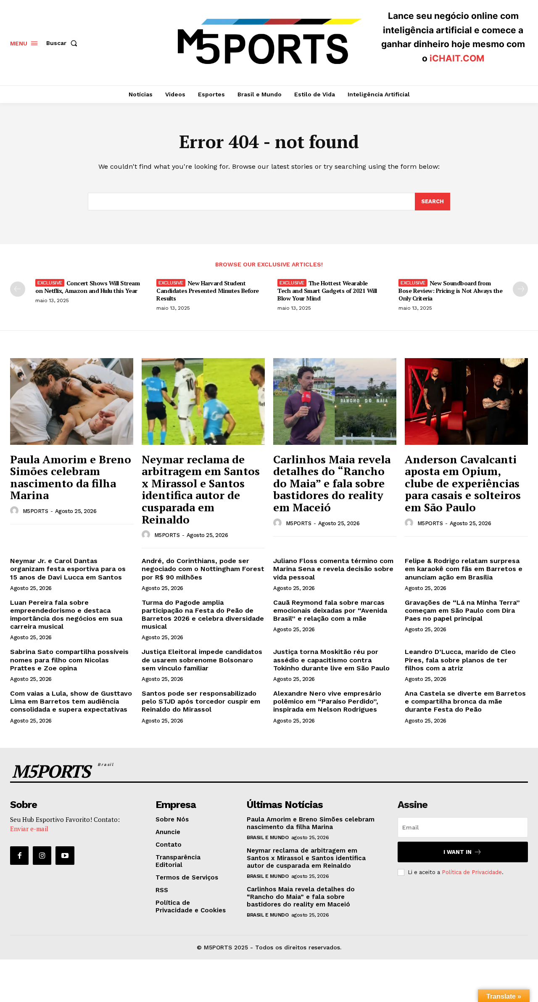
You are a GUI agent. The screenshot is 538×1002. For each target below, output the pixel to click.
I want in (457, 852)
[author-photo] (15, 511)
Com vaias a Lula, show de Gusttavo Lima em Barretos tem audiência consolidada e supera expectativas (71, 701)
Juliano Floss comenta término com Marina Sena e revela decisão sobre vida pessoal (333, 569)
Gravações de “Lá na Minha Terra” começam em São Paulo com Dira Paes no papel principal (462, 610)
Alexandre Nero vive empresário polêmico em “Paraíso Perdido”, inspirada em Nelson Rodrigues (327, 701)
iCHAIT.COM (457, 58)
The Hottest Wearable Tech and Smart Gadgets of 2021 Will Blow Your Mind (327, 290)
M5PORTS (35, 511)
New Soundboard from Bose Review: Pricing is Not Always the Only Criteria (450, 290)
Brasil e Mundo (267, 837)
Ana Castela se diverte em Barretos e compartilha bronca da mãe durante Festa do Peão (465, 701)
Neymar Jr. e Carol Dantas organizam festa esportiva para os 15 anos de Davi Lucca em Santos (68, 569)
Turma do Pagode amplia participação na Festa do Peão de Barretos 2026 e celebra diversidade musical (203, 614)
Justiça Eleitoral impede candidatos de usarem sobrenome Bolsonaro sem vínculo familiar (202, 660)
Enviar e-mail (29, 828)
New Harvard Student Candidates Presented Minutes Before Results (207, 290)
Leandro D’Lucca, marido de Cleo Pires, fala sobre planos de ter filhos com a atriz (460, 660)
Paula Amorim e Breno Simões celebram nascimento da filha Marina (70, 477)
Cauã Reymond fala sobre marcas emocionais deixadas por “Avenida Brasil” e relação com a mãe (330, 610)
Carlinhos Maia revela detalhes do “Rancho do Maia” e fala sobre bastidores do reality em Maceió (331, 483)
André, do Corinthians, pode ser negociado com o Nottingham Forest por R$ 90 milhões (203, 569)
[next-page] (520, 289)
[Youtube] (64, 855)
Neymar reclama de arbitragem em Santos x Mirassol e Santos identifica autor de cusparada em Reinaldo (201, 489)
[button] (63, 43)
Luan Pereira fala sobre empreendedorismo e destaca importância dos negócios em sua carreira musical (66, 614)
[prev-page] (17, 289)
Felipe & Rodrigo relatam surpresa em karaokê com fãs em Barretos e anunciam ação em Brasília (463, 569)
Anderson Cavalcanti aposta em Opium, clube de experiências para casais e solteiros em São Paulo (463, 483)
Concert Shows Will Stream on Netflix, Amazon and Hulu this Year (87, 287)
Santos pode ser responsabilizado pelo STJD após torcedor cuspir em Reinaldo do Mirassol (201, 701)
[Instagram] (42, 855)
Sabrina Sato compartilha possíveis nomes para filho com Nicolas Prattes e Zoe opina (69, 660)
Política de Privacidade (472, 872)
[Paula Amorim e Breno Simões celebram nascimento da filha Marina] (71, 401)
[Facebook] (19, 855)
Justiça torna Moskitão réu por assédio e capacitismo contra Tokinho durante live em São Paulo (331, 660)
